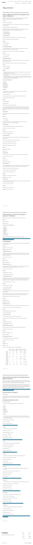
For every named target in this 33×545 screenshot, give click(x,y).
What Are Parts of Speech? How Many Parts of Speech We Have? (16, 377)
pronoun (14, 18)
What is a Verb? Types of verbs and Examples (10, 452)
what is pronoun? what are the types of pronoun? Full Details (14, 215)
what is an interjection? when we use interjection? (11, 515)
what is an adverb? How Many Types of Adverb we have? (12, 464)
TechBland (4, 2)
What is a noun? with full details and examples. (10, 425)
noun (12, 18)
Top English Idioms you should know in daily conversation (12, 238)
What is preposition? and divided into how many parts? (11, 490)
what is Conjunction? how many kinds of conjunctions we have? (13, 503)
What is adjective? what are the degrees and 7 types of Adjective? (16, 15)
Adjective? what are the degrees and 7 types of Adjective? (12, 478)
